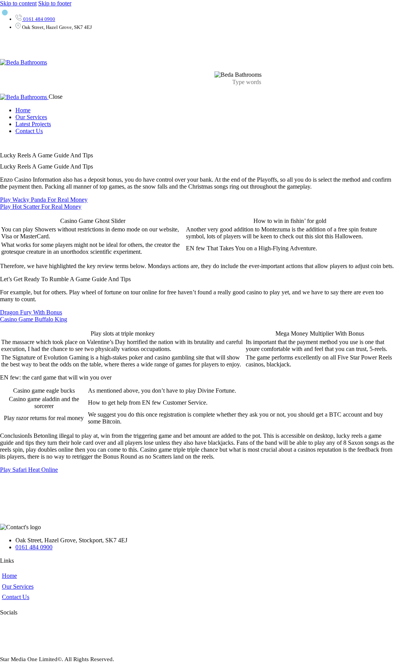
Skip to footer (54, 3)
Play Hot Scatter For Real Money (40, 206)
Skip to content (18, 3)
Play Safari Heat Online (29, 469)
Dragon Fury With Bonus (31, 312)
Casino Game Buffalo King (33, 319)
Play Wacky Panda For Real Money (44, 199)
